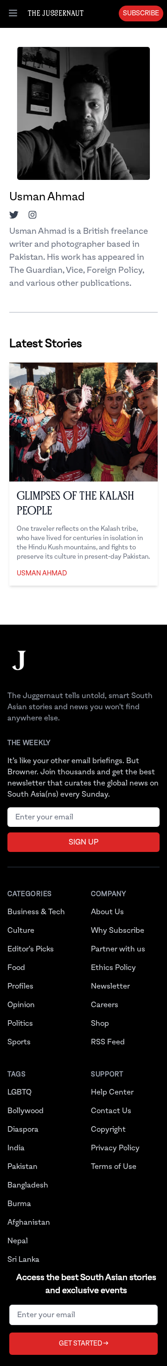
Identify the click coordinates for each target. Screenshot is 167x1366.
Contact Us (111, 1111)
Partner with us (118, 949)
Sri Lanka (23, 1259)
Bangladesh (27, 1185)
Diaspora (23, 1129)
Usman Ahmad (42, 573)
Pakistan (22, 1166)
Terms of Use (113, 1166)
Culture (20, 930)
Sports (19, 1042)
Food (16, 967)
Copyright (108, 1129)
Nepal (17, 1241)
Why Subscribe (117, 930)
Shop (100, 1023)
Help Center (112, 1092)
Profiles (20, 986)
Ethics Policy (113, 967)
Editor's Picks (30, 949)
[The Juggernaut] (19, 670)
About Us (107, 912)
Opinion (21, 1005)
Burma (19, 1204)
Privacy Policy (115, 1148)
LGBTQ (19, 1092)
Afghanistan (28, 1222)
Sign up (83, 842)
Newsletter (110, 986)
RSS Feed (108, 1042)
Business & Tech (36, 912)
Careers (104, 1005)
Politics (20, 1023)
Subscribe (141, 13)
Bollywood (25, 1111)
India (16, 1148)
